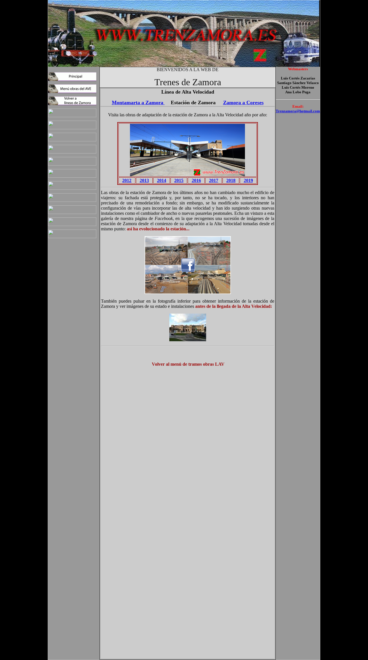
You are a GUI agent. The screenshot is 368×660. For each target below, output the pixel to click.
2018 (230, 180)
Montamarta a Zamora (138, 102)
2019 (248, 180)
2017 (213, 180)
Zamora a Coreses (243, 102)
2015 (178, 180)
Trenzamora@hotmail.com (298, 111)
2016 (196, 180)
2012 (126, 180)
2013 (144, 180)
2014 (161, 180)
